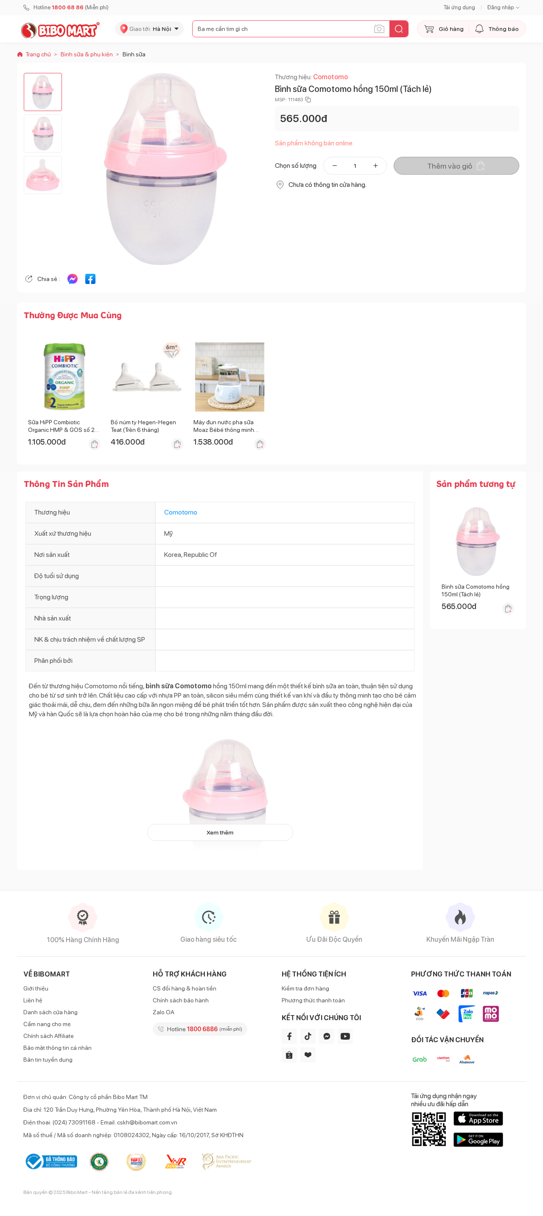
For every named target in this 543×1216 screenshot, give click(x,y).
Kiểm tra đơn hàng (305, 988)
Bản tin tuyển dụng (48, 1059)
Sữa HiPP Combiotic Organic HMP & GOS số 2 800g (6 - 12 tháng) (61, 430)
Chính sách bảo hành (181, 1000)
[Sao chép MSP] (308, 100)
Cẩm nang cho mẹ (47, 1024)
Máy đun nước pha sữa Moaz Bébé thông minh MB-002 (223, 430)
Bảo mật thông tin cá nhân (57, 1047)
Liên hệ (32, 1000)
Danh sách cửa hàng (50, 1012)
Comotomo (330, 77)
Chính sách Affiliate (48, 1035)
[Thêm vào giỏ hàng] (95, 444)
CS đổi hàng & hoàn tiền (184, 988)
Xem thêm (220, 832)
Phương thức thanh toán (313, 1000)
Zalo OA (163, 1012)
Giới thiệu (35, 988)
